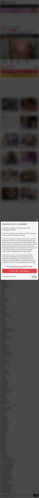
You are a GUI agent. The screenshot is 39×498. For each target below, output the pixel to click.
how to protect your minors (8, 276)
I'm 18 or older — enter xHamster (19, 271)
